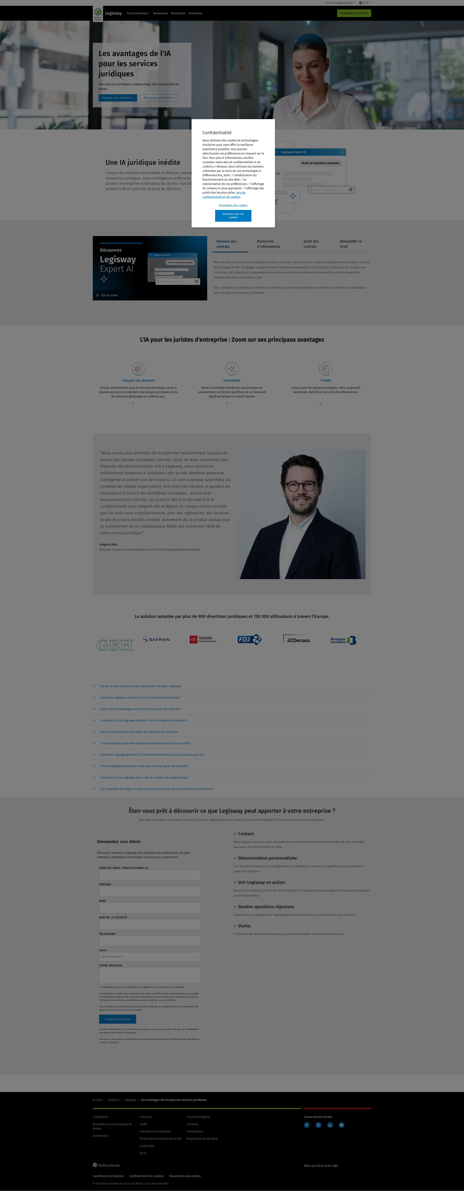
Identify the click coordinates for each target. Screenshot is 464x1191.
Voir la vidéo (109, 295)
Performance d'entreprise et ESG (161, 1138)
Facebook (307, 1125)
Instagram (318, 1125)
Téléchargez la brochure (159, 97)
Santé (143, 1124)
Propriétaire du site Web (202, 1138)
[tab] (230, 244)
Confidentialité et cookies (146, 1176)
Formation (195, 13)
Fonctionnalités (137, 13)
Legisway (130, 1100)
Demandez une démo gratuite (118, 97)
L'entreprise (100, 1117)
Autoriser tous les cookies (233, 215)
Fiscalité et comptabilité (155, 1131)
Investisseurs (195, 1131)
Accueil (97, 1100)
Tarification (178, 13)
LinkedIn (330, 1125)
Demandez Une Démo (354, 13)
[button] (140, 686)
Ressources (160, 13)
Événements (101, 1136)
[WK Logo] (106, 1165)
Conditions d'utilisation (108, 1176)
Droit (143, 1153)
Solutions (113, 1100)
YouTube (342, 1125)
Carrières (192, 1124)
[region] (233, 173)
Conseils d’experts (198, 1117)
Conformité (147, 1146)
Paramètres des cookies (233, 205)
